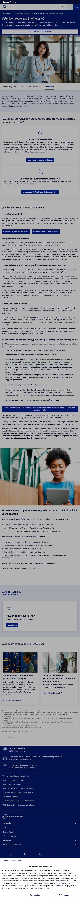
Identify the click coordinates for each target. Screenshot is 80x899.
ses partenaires (22, 871)
